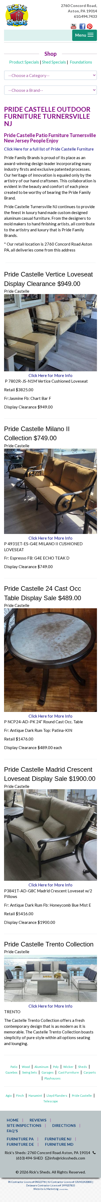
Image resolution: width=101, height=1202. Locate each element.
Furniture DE (20, 1144)
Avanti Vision (64, 1189)
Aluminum (41, 1066)
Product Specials (24, 62)
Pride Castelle (82, 1095)
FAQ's (12, 1130)
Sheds (82, 1066)
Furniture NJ (58, 1139)
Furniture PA (20, 1139)
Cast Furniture (68, 1072)
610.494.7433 (85, 16)
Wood (26, 1066)
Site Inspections (24, 1125)
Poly (56, 1066)
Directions (64, 1125)
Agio (9, 1095)
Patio (14, 1066)
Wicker (68, 1066)
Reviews (38, 1120)
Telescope (50, 1101)
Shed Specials (54, 62)
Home (13, 1120)
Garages (47, 1072)
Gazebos (11, 1072)
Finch (20, 1095)
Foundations (81, 62)
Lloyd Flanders (57, 1095)
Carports (89, 1072)
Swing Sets (29, 1072)
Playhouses (52, 1078)
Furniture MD (59, 1144)
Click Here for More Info (50, 375)
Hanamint (35, 1095)
